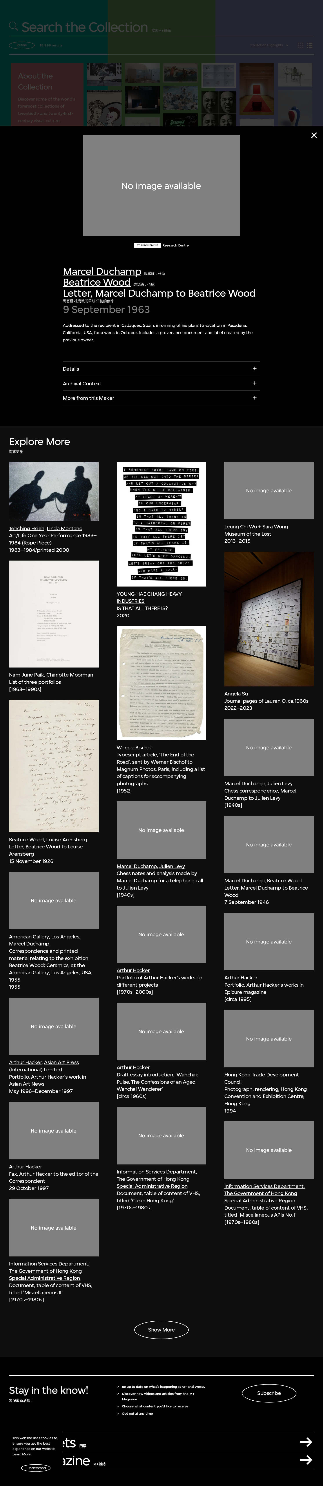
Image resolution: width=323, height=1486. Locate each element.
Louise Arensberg (66, 840)
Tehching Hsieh (26, 528)
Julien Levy (172, 866)
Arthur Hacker (25, 1062)
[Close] (314, 135)
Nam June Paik (26, 675)
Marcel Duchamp (102, 271)
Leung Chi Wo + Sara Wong (256, 527)
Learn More (22, 1454)
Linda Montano (64, 528)
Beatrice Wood (97, 282)
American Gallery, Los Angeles (44, 937)
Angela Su (236, 694)
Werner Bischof (134, 748)
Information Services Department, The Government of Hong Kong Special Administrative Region (49, 1271)
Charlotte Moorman (69, 675)
